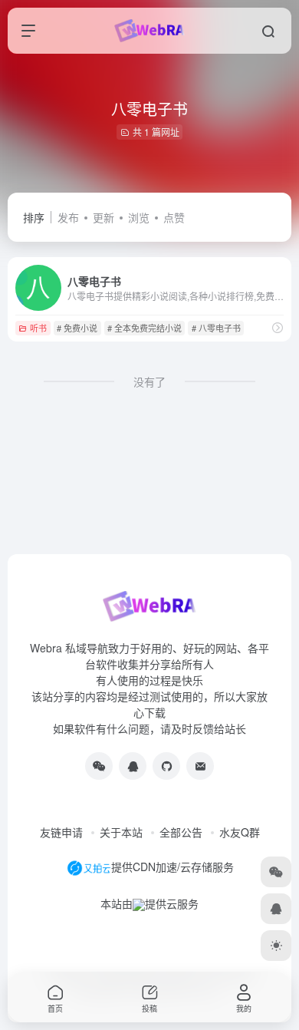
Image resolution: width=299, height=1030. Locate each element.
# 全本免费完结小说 (144, 328)
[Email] (200, 766)
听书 (38, 328)
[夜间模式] (276, 945)
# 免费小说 (77, 328)
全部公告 (180, 832)
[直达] (277, 327)
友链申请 (61, 832)
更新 (103, 217)
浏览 (139, 217)
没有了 (149, 381)
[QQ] (132, 766)
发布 (68, 217)
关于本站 (121, 832)
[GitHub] (166, 766)
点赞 (174, 217)
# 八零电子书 (216, 328)
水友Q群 (239, 832)
